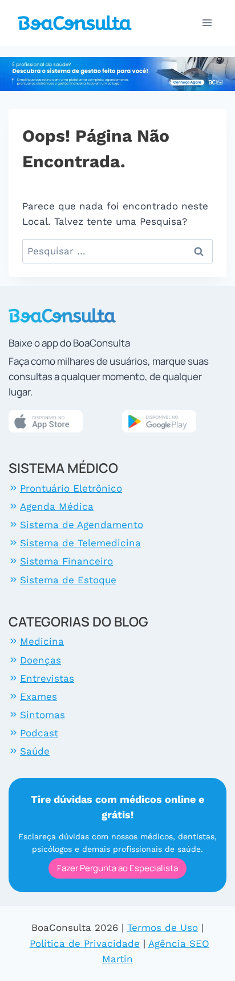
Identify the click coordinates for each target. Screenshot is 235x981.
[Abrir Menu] (207, 22)
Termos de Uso (162, 927)
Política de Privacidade (85, 943)
